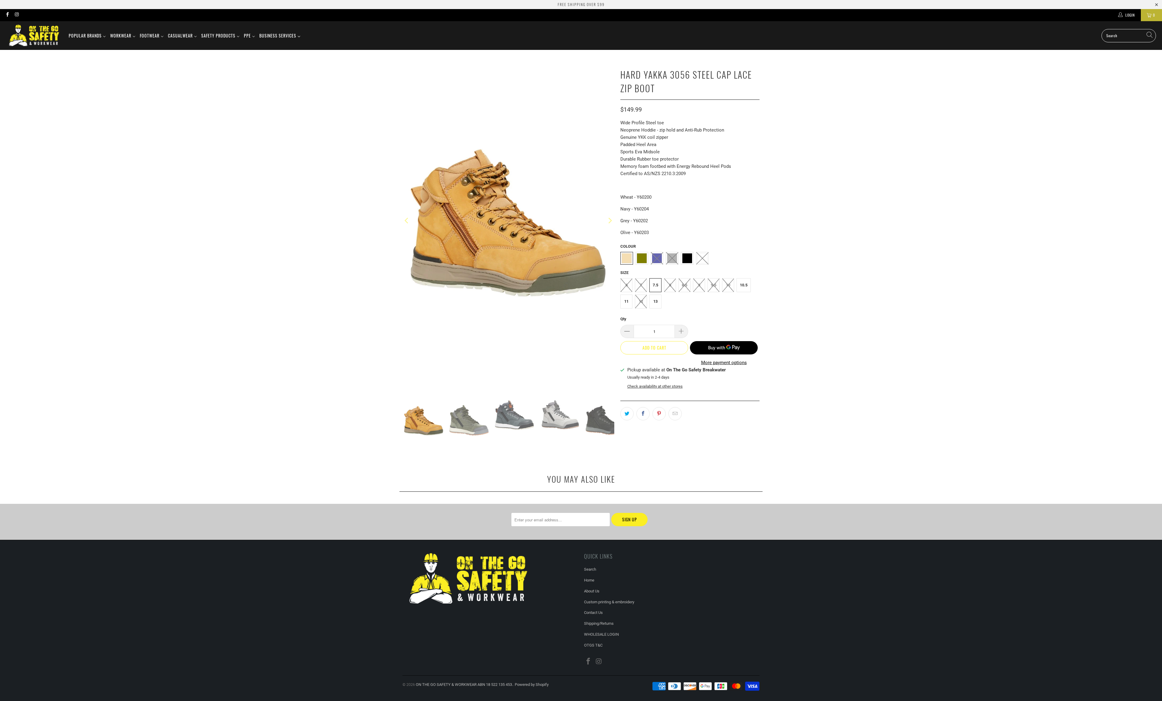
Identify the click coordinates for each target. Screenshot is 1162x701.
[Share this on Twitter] (627, 413)
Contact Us (593, 612)
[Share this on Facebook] (643, 413)
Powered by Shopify (532, 684)
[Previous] (407, 221)
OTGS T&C (593, 645)
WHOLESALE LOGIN (601, 634)
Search (590, 569)
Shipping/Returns (599, 623)
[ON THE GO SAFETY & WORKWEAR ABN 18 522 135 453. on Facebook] (7, 15)
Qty (623, 319)
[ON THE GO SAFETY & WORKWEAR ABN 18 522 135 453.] (34, 35)
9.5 (713, 285)
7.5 (655, 285)
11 (626, 301)
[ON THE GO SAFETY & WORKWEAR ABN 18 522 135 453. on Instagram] (16, 15)
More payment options (724, 362)
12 (641, 301)
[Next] (610, 221)
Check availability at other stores (655, 386)
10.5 (743, 285)
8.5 (684, 285)
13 (655, 301)
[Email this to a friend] (675, 413)
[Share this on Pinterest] (659, 413)
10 (728, 285)
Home (589, 580)
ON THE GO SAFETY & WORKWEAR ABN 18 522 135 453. (464, 684)
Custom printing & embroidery (609, 602)
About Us (591, 591)
